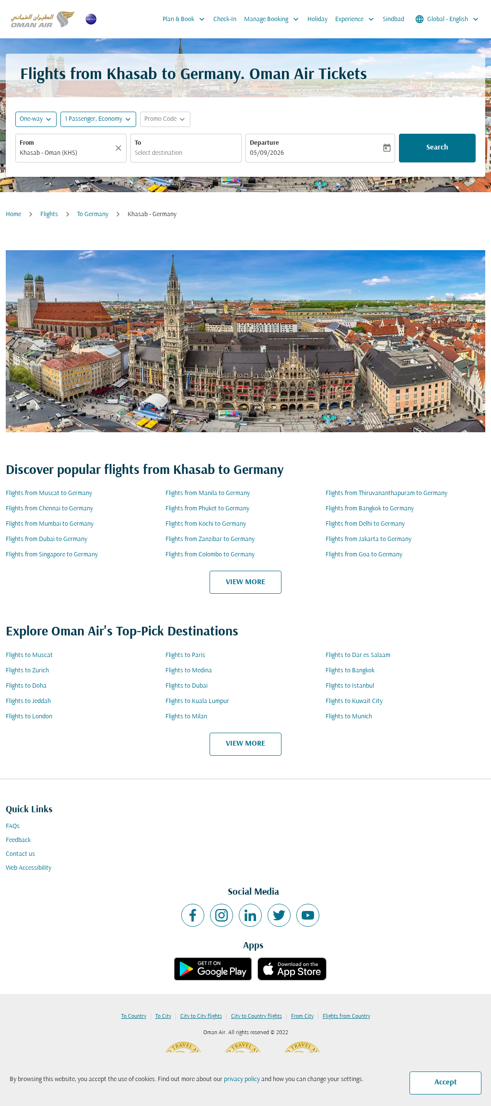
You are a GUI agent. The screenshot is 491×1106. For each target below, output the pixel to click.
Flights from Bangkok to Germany (370, 508)
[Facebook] (192, 915)
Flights (49, 214)
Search (437, 147)
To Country (133, 1016)
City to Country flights (256, 1016)
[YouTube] (307, 915)
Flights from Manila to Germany (207, 493)
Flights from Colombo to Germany (210, 554)
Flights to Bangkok (350, 670)
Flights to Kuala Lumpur (197, 701)
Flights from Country (346, 1016)
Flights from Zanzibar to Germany (210, 539)
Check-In (224, 19)
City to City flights (201, 1016)
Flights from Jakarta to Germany (368, 539)
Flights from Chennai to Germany (49, 508)
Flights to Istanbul (350, 686)
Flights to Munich (349, 716)
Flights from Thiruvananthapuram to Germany (386, 493)
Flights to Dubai (186, 686)
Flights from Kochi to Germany (205, 524)
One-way (31, 119)
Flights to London (29, 716)
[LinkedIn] (250, 915)
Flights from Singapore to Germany (52, 554)
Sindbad (393, 19)
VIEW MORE (245, 582)
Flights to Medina (188, 670)
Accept (445, 1082)
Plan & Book (185, 19)
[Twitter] (279, 915)
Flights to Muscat (29, 655)
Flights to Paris (185, 655)
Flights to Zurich (27, 670)
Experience (355, 19)
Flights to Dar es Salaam (358, 655)
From (27, 143)
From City (302, 1016)
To (138, 143)
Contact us (20, 854)
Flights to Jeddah (28, 701)
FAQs (13, 826)
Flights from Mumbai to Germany (50, 524)
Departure (264, 143)
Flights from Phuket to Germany (207, 508)
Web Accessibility (28, 868)
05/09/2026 (267, 153)
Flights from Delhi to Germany (365, 524)
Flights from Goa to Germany (364, 554)
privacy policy (242, 1079)
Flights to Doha (26, 686)
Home (13, 214)
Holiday (317, 19)
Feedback (18, 840)
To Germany (92, 214)
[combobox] (66, 153)
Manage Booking (272, 19)
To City (163, 1016)
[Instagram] (221, 915)
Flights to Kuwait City (354, 701)
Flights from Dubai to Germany (46, 539)
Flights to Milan (186, 716)
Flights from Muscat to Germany (49, 493)
